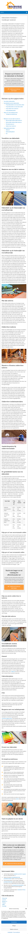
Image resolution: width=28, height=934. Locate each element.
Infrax (23, 889)
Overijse (4, 906)
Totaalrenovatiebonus (11, 114)
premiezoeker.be (8, 882)
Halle (3, 904)
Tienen (4, 903)
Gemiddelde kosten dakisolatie (11, 103)
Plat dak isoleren (10, 124)
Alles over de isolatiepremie (11, 112)
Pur (7, 133)
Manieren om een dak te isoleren (12, 118)
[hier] (17, 799)
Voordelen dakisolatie (9, 101)
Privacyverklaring (16, 932)
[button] (26, 908)
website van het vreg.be (20, 874)
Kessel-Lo (4, 901)
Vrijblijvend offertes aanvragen (15, 89)
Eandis (19, 889)
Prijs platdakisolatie (11, 110)
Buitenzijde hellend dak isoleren (14, 122)
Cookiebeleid (10, 932)
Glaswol (8, 129)
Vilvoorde (4, 898)
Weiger (14, 925)
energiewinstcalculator (18, 885)
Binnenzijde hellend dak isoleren (14, 120)
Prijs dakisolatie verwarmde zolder (14, 106)
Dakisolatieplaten (10, 131)
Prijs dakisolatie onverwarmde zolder (15, 104)
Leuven (4, 899)
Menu (2, 12)
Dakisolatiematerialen (9, 128)
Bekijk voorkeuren (14, 929)
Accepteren (14, 922)
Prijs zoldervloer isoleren (12, 108)
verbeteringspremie (7, 718)
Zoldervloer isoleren (11, 126)
